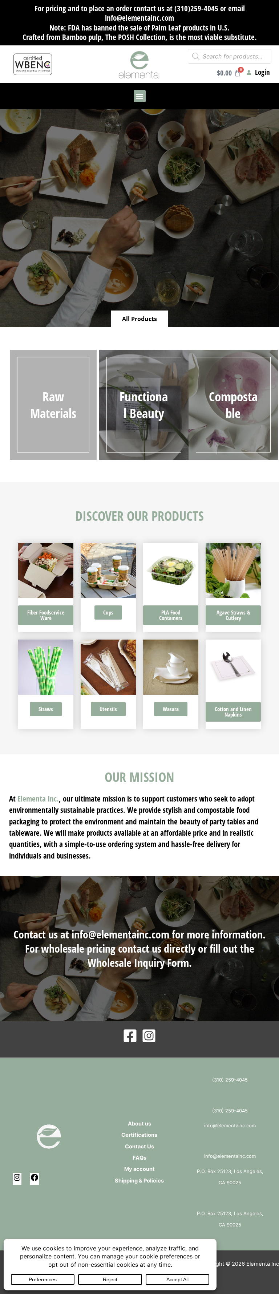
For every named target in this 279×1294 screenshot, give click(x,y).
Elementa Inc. (38, 799)
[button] (140, 96)
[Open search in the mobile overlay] (229, 56)
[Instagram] (149, 1036)
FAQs (139, 1158)
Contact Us (139, 1146)
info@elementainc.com (120, 934)
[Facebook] (130, 1036)
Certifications (139, 1135)
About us (139, 1123)
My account (139, 1169)
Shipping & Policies (139, 1180)
